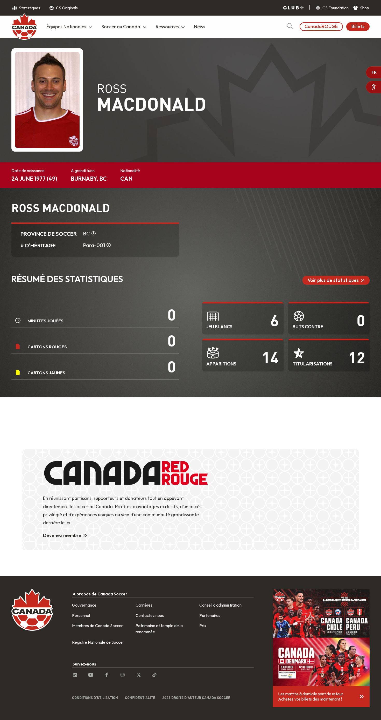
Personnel (81, 615)
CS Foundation (335, 7)
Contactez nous (150, 615)
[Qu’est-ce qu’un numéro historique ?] (108, 245)
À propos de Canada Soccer (100, 593)
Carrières (144, 605)
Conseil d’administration (220, 605)
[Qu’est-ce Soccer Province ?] (93, 233)
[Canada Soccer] (24, 27)
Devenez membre (62, 535)
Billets (357, 26)
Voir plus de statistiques (333, 280)
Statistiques (29, 7)
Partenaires (209, 615)
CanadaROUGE (321, 26)
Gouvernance (84, 605)
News (199, 27)
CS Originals (66, 7)
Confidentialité (140, 697)
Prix (202, 625)
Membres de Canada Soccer (97, 625)
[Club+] (293, 8)
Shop (364, 7)
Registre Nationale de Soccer (98, 642)
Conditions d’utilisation (95, 697)
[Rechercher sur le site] (289, 26)
